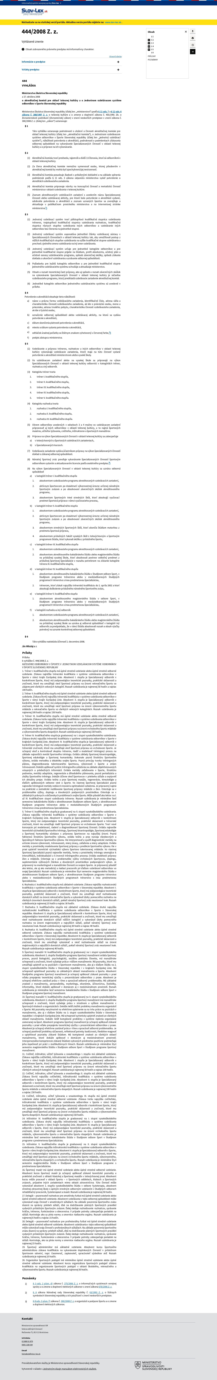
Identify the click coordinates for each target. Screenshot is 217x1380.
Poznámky (153, 59)
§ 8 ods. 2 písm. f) (41, 1301)
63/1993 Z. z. (96, 1292)
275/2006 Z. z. (71, 1283)
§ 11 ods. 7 (103, 111)
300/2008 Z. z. (67, 1301)
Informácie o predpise (33, 61)
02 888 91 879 (27, 1341)
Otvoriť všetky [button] (115, 56)
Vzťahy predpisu (30, 69)
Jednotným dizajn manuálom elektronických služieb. (70, 1368)
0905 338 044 (27, 1344)
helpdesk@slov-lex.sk (31, 1354)
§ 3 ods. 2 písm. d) (43, 1283)
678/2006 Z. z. (105, 1286)
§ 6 (35, 1292)
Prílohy (152, 56)
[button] (186, 32)
